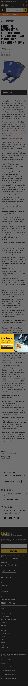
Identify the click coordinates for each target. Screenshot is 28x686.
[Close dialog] (27, 335)
